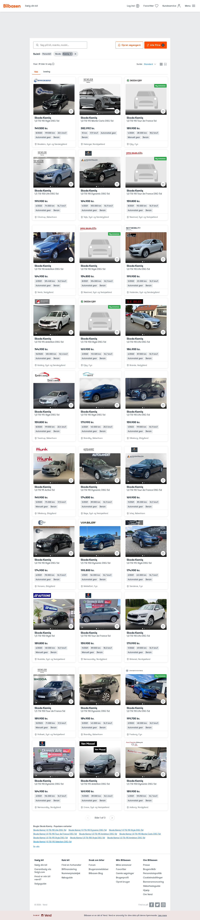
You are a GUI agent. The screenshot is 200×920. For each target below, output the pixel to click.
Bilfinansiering (69, 869)
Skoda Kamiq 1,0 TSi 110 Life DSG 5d (49, 830)
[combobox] (60, 45)
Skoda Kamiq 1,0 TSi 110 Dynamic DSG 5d (88, 830)
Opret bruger (123, 881)
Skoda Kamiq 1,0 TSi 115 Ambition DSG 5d (98, 834)
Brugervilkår (149, 869)
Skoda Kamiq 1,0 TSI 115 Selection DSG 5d (52, 841)
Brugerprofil (122, 877)
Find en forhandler (71, 865)
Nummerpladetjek (71, 873)
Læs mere (162, 915)
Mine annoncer (123, 865)
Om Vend (148, 894)
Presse (146, 865)
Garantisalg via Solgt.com (42, 871)
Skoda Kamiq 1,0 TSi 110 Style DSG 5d (126, 830)
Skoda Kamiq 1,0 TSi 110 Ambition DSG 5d (126, 837)
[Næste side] (112, 817)
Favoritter (121, 869)
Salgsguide (40, 883)
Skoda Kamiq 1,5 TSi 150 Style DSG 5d (87, 837)
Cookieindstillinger (153, 877)
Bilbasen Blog (96, 873)
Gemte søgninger (125, 873)
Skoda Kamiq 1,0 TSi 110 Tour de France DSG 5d (55, 834)
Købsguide (67, 877)
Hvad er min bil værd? (42, 878)
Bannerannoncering (153, 881)
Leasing (46, 71)
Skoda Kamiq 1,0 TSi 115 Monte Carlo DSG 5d (140, 834)
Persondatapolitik (152, 873)
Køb (36, 71)
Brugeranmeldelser (98, 869)
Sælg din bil (40, 865)
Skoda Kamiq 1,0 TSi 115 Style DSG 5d (50, 837)
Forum (92, 865)
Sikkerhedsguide (151, 886)
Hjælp (146, 890)
